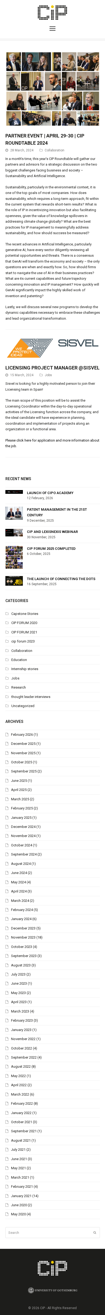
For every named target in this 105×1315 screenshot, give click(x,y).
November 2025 (23, 753)
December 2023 (23, 928)
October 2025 (21, 762)
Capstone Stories (24, 614)
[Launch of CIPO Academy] (14, 492)
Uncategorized (22, 706)
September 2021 (24, 1131)
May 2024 (18, 882)
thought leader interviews (30, 697)
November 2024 (23, 836)
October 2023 (21, 947)
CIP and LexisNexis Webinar (52, 532)
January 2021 (21, 1196)
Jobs (48, 375)
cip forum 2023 (23, 641)
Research (18, 687)
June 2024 (19, 873)
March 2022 (20, 1094)
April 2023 (19, 1002)
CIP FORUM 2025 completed (51, 549)
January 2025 (21, 818)
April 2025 (19, 790)
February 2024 (22, 910)
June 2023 (19, 983)
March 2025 (20, 799)
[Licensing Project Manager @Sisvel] (52, 356)
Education (19, 660)
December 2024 (23, 827)
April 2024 (19, 891)
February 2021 (22, 1187)
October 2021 (21, 1122)
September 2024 (24, 854)
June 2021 (19, 1159)
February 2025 (22, 808)
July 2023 (18, 974)
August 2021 (21, 1140)
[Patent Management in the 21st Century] (14, 513)
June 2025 (19, 781)
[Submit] (94, 1232)
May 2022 (18, 1076)
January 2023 (21, 1030)
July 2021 (18, 1150)
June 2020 (19, 1205)
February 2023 (22, 1020)
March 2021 (20, 1177)
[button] (52, 28)
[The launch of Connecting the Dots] (14, 581)
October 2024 (21, 845)
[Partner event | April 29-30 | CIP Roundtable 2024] (52, 124)
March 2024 (20, 901)
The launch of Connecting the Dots (61, 579)
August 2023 (21, 965)
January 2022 (21, 1113)
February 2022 (22, 1103)
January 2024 (21, 919)
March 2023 (20, 1011)
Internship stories (24, 669)
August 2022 (21, 1066)
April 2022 (19, 1085)
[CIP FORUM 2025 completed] (14, 558)
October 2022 (21, 1048)
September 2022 (24, 1057)
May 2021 (18, 1168)
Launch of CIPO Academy (50, 493)
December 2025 (23, 744)
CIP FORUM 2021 (24, 632)
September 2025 (24, 771)
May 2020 (18, 1214)
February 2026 (22, 735)
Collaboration (54, 150)
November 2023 (23, 937)
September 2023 (24, 956)
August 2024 (21, 864)
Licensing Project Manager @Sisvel (52, 368)
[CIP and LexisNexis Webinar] (14, 532)
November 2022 (23, 1039)
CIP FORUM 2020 (24, 623)
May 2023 (18, 993)
